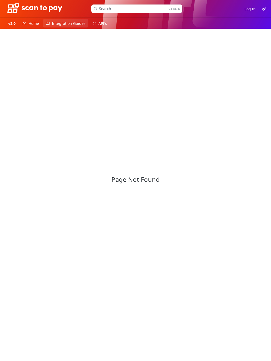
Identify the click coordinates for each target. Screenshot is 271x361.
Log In (250, 8)
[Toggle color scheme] (264, 8)
